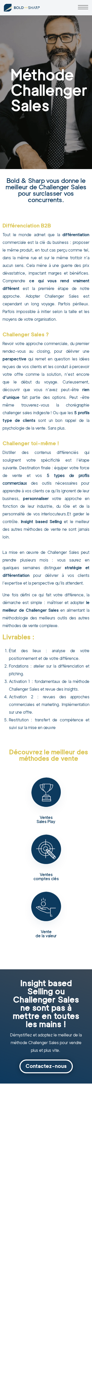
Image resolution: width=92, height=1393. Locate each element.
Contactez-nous (46, 1066)
